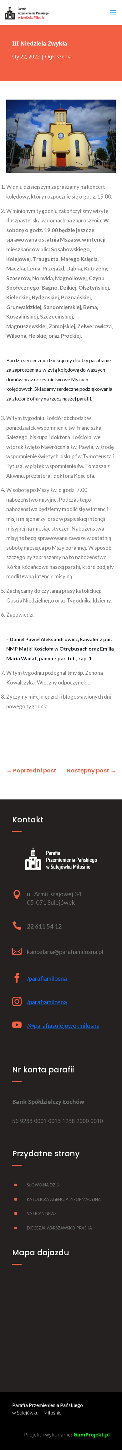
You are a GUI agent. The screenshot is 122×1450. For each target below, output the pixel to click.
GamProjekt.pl (92, 1434)
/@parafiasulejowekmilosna (63, 1025)
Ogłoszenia (58, 56)
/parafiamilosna (47, 978)
